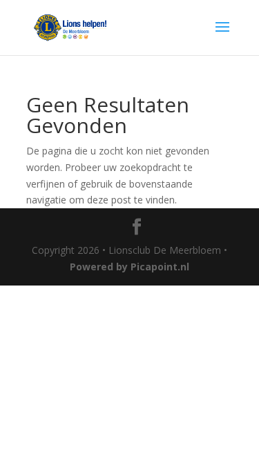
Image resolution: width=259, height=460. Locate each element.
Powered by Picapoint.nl (129, 266)
